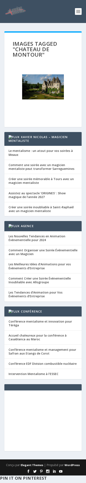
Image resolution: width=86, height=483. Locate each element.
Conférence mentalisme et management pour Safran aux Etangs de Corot (42, 351)
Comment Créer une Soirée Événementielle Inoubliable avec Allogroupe (40, 280)
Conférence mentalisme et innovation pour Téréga (40, 323)
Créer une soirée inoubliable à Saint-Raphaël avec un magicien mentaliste (41, 209)
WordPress (72, 465)
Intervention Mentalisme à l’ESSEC (33, 374)
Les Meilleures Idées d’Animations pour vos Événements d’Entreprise (40, 266)
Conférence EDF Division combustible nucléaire (43, 364)
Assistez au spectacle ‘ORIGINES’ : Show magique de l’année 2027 (37, 195)
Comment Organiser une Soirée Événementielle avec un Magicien (43, 252)
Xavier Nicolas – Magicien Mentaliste (38, 139)
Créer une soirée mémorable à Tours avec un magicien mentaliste (41, 181)
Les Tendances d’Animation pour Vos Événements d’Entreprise (35, 294)
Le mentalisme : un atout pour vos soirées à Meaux (41, 152)
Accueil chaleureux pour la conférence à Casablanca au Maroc (38, 337)
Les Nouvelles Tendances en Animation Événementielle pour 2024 (37, 238)
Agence (27, 226)
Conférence (31, 311)
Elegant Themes (32, 465)
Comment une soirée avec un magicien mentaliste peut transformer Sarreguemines (41, 167)
